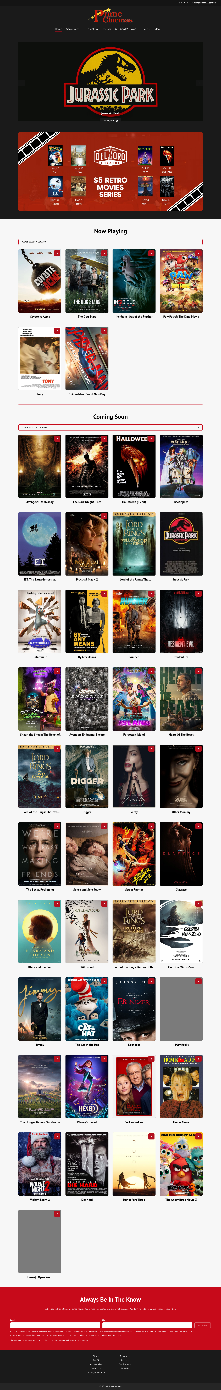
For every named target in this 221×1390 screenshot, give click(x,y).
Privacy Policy (59, 1340)
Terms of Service (76, 1340)
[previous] (21, 83)
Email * (13, 1320)
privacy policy (188, 1331)
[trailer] (57, 253)
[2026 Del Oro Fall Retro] (110, 171)
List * (104, 1320)
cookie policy (115, 1335)
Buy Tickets (108, 121)
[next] (199, 83)
